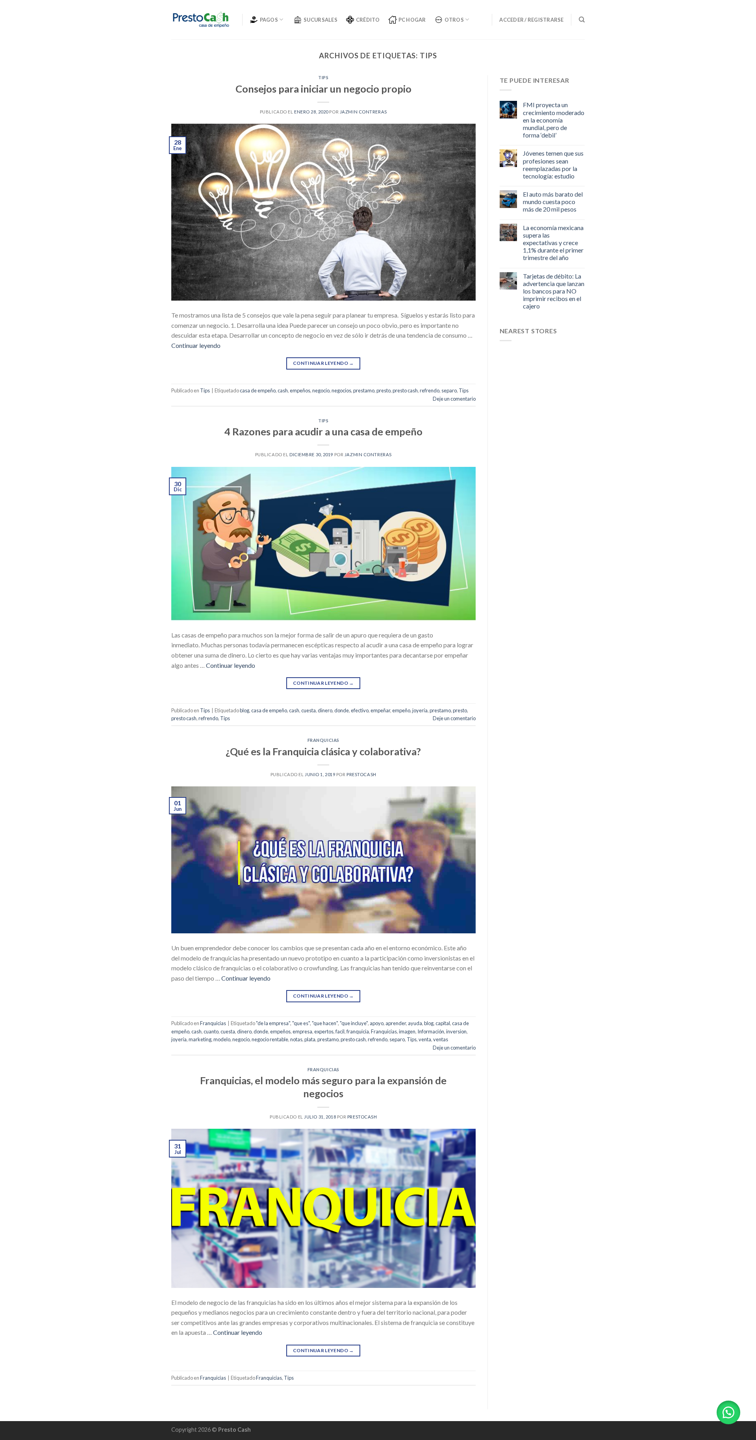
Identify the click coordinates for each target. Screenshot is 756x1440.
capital (442, 1023)
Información (430, 1031)
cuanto (211, 1031)
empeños (300, 390)
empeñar (380, 710)
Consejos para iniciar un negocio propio (323, 89)
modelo (221, 1039)
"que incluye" (354, 1023)
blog (244, 710)
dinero (325, 710)
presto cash (405, 390)
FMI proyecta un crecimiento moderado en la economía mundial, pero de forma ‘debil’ (553, 120)
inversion (456, 1031)
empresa (302, 1031)
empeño (401, 710)
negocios (341, 390)
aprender (395, 1023)
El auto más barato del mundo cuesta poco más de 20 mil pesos (553, 201)
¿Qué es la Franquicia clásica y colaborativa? (323, 751)
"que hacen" (325, 1023)
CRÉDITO (368, 20)
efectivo (360, 710)
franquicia (357, 1031)
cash (283, 390)
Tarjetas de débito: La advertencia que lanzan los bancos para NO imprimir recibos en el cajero (553, 291)
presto (383, 390)
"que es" (301, 1023)
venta (425, 1039)
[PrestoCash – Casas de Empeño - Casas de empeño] (200, 20)
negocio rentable (270, 1039)
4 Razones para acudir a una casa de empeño (323, 431)
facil (340, 1031)
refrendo (429, 390)
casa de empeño (258, 390)
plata (309, 1039)
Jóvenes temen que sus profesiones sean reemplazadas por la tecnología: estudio (553, 164)
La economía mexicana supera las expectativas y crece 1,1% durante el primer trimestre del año (553, 243)
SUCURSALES (320, 20)
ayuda (415, 1023)
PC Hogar (412, 20)
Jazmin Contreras (363, 111)
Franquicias (323, 740)
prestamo (363, 390)
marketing (200, 1039)
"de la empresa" (273, 1023)
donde (341, 710)
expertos (324, 1031)
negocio (321, 390)
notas (296, 1039)
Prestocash (361, 774)
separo (449, 390)
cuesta (308, 710)
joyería (420, 710)
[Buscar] (582, 19)
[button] (728, 1412)
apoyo (377, 1023)
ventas (440, 1039)
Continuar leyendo (195, 345)
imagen (407, 1031)
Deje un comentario (454, 399)
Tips (323, 77)
